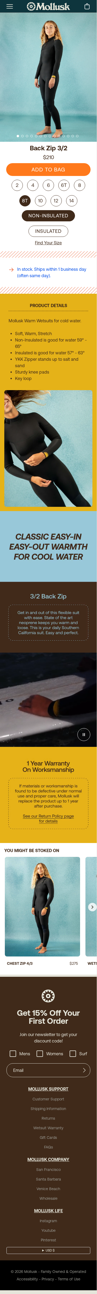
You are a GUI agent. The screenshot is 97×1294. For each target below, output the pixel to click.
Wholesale (48, 1198)
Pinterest (48, 1240)
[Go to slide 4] (31, 136)
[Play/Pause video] (83, 734)
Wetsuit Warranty (48, 1128)
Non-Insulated (48, 215)
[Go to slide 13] (72, 136)
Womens (54, 1053)
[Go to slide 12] (68, 136)
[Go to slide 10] (59, 136)
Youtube (48, 1230)
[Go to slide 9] (54, 136)
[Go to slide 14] (77, 136)
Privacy (48, 1279)
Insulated (48, 231)
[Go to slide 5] (36, 136)
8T (25, 200)
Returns (48, 1118)
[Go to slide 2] (22, 136)
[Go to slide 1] (18, 136)
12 (56, 200)
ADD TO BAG (48, 169)
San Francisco (48, 1169)
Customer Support (48, 1099)
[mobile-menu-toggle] (9, 6)
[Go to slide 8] (50, 136)
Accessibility (27, 1279)
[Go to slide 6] (40, 136)
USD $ (50, 1250)
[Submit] (84, 1070)
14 (71, 200)
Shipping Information (48, 1109)
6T (64, 185)
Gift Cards (48, 1137)
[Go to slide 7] (45, 136)
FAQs (48, 1147)
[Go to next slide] (92, 907)
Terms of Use (69, 1279)
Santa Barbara (48, 1179)
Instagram (48, 1221)
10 (40, 200)
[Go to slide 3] (27, 136)
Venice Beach (48, 1189)
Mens (24, 1053)
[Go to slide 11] (63, 136)
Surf (83, 1053)
